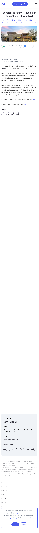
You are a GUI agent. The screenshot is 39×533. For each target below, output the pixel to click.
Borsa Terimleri (6, 499)
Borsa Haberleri (29, 20)
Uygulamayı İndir (20, 4)
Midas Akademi (6, 495)
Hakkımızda (5, 483)
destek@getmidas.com (11, 439)
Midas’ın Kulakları (16, 20)
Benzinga (26, 104)
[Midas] (4, 4)
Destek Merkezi (6, 487)
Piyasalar (4, 503)
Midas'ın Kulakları (6, 491)
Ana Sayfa (5, 20)
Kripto (3, 507)
